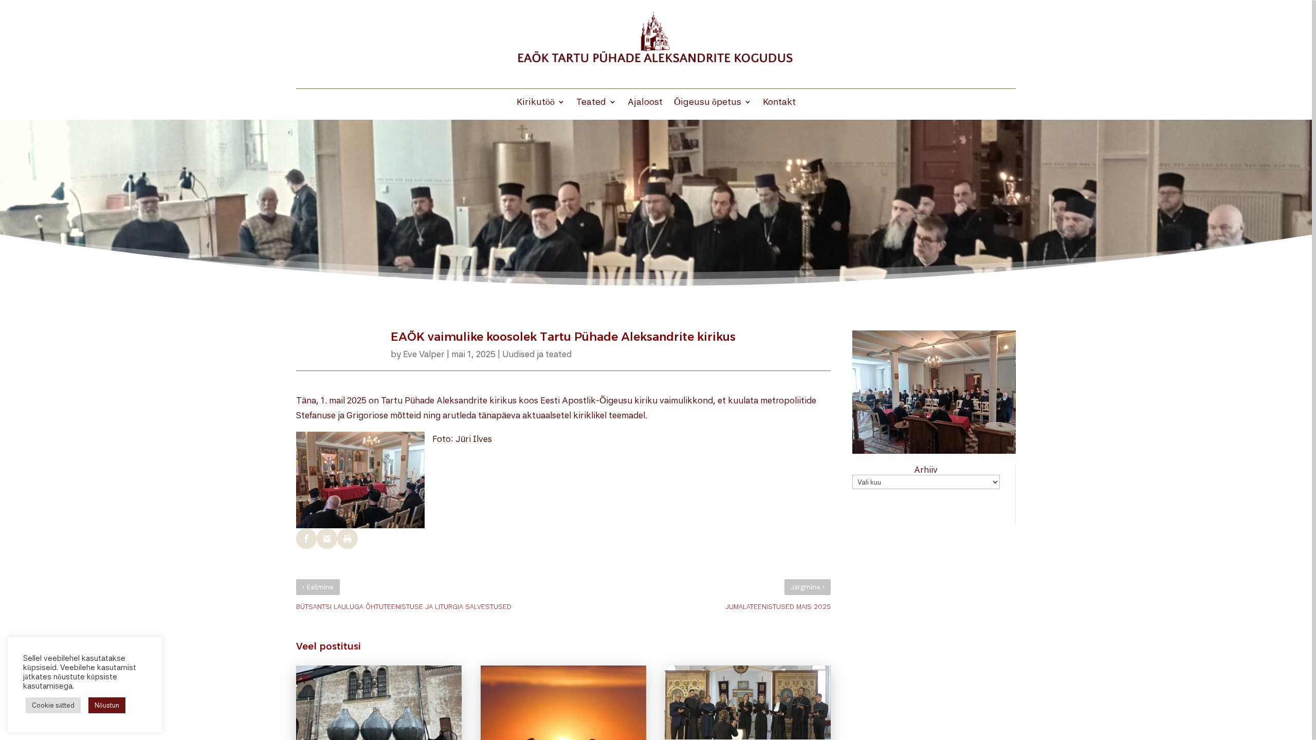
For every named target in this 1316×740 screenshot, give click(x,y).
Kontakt (779, 102)
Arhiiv (926, 470)
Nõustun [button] (107, 705)
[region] (658, 370)
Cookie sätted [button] (53, 705)
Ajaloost (645, 102)
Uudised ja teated (537, 354)
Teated (591, 102)
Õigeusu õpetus (707, 102)
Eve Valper (424, 354)
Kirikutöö (536, 102)
